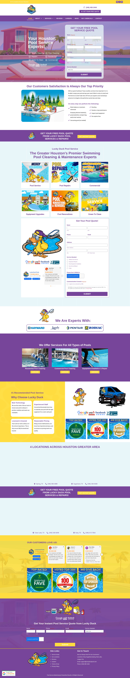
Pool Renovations (65, 214)
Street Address (70, 57)
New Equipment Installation (75, 263)
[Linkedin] (122, 2)
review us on (35, 278)
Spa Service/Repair (73, 266)
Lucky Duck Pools (34, 272)
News (77, 18)
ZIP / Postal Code (91, 253)
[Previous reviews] (44, 276)
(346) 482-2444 (85, 664)
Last (85, 40)
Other (70, 268)
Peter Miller (91, 547)
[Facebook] (117, 2)
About (37, 18)
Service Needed (72, 67)
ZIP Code (86, 62)
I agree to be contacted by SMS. (76, 283)
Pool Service (35, 185)
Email (89, 44)
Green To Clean (94, 214)
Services (48, 18)
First (68, 40)
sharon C (73, 547)
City (68, 62)
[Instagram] (119, 2)
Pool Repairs (65, 185)
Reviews (59, 18)
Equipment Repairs (73, 261)
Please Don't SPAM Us (73, 272)
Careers (68, 18)
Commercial (95, 185)
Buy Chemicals (87, 18)
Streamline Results (66, 675)
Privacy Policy (89, 288)
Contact (98, 18)
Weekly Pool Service (73, 259)
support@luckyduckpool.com (89, 661)
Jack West (51, 268)
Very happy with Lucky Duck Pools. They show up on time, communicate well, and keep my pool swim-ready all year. (92, 555)
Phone (71, 44)
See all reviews (28, 278)
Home (30, 18)
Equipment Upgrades (35, 214)
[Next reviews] (62, 276)
